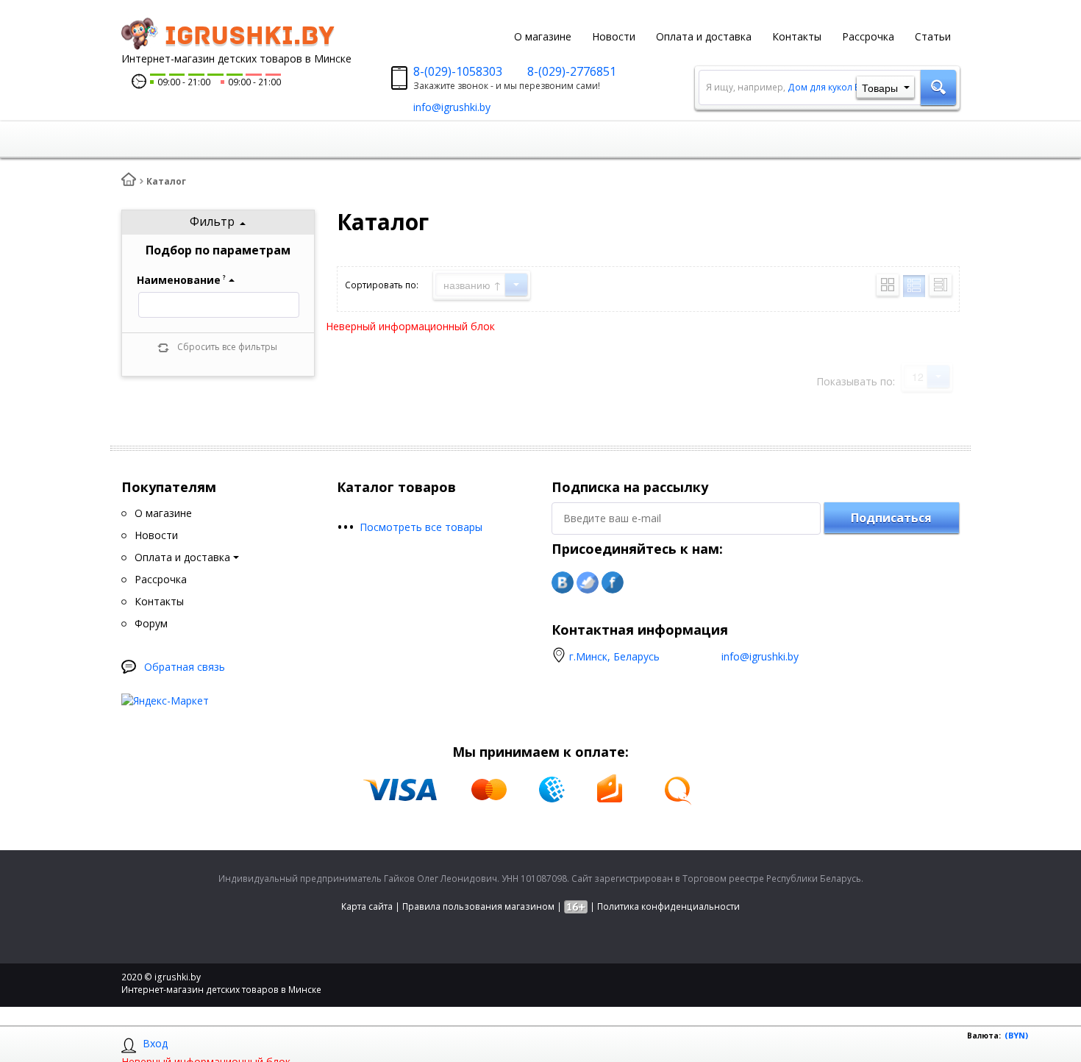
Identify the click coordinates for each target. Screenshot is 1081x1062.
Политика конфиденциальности (668, 906)
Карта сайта (367, 906)
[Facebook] (613, 582)
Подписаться (891, 518)
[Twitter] (588, 582)
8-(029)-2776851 (571, 71)
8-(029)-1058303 (457, 71)
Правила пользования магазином (478, 906)
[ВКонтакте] (563, 582)
